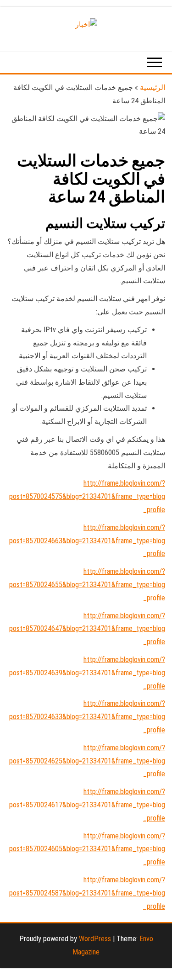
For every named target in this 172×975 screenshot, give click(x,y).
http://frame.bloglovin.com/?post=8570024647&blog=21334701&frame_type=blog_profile (87, 628)
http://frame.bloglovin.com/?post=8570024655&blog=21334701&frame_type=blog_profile (87, 584)
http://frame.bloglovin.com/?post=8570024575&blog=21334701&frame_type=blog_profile (87, 496)
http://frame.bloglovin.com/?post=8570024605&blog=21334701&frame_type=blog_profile (87, 849)
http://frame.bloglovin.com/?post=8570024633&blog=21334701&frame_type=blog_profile (87, 716)
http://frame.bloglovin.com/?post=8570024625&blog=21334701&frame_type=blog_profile (87, 761)
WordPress (95, 938)
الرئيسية (152, 87)
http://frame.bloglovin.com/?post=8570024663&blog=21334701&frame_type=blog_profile (87, 540)
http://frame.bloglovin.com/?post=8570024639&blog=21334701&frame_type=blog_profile (87, 672)
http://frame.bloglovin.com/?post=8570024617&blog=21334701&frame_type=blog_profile (87, 804)
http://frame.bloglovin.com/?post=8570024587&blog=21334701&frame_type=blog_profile (87, 893)
